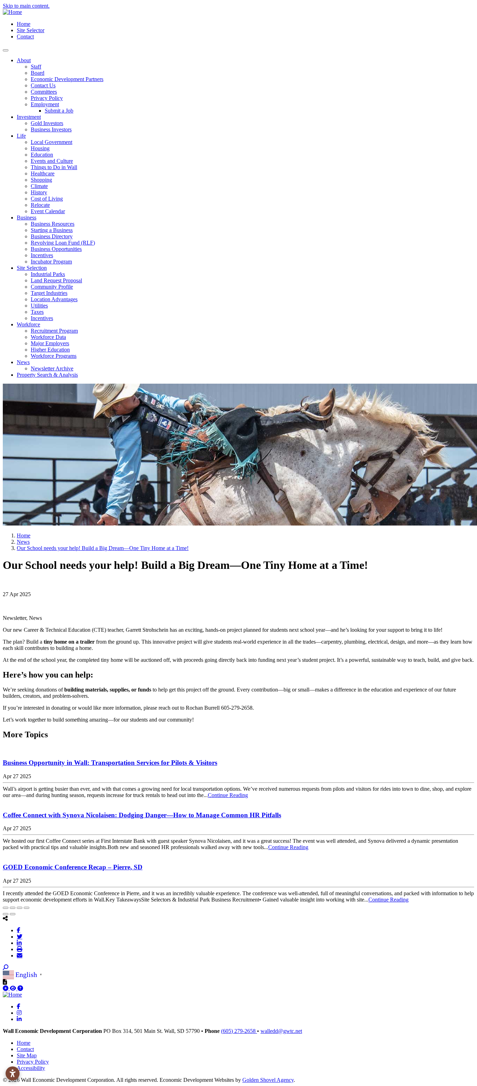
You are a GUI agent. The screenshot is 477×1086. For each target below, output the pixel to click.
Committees (44, 92)
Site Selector (30, 30)
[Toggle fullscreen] (19, 908)
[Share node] (5, 918)
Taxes (37, 312)
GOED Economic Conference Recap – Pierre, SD (72, 867)
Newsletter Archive (52, 368)
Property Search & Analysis (47, 375)
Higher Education (50, 350)
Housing (40, 148)
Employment (45, 104)
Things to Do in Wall (54, 167)
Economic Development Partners (67, 79)
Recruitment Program (54, 331)
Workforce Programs (53, 356)
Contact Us (43, 85)
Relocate (40, 205)
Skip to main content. (26, 6)
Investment (29, 117)
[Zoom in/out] (26, 908)
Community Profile (52, 287)
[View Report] (13, 988)
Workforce (28, 324)
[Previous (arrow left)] (5, 914)
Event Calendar (48, 211)
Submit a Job (59, 111)
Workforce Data (48, 337)
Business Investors (51, 129)
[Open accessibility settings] (13, 1073)
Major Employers (50, 343)
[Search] (5, 967)
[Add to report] (6, 988)
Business (26, 217)
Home (23, 24)
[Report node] (5, 982)
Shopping (41, 180)
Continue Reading (228, 795)
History (39, 192)
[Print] (19, 949)
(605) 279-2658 (239, 1031)
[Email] (19, 955)
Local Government (51, 142)
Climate (39, 186)
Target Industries (49, 293)
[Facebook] (18, 930)
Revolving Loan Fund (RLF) (63, 243)
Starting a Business (52, 230)
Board (37, 73)
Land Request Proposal (56, 280)
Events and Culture (52, 161)
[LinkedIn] (19, 943)
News (23, 362)
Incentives (42, 255)
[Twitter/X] (19, 936)
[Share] (12, 908)
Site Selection (32, 268)
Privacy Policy (47, 98)
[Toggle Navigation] (5, 50)
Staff (36, 67)
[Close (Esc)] (5, 908)
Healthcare (42, 173)
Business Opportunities (56, 249)
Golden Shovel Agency (268, 1080)
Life (21, 136)
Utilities (39, 306)
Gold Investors (47, 123)
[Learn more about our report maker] (20, 988)
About (24, 60)
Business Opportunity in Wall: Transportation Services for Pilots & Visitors (110, 762)
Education (42, 155)
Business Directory (52, 236)
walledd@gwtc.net (281, 1031)
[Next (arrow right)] (12, 914)
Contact (25, 36)
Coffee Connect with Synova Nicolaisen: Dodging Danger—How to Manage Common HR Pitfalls (142, 815)
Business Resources (52, 224)
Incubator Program (51, 262)
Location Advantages (54, 299)
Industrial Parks (48, 274)
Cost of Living (47, 199)
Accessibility (31, 1068)
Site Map (27, 1055)
